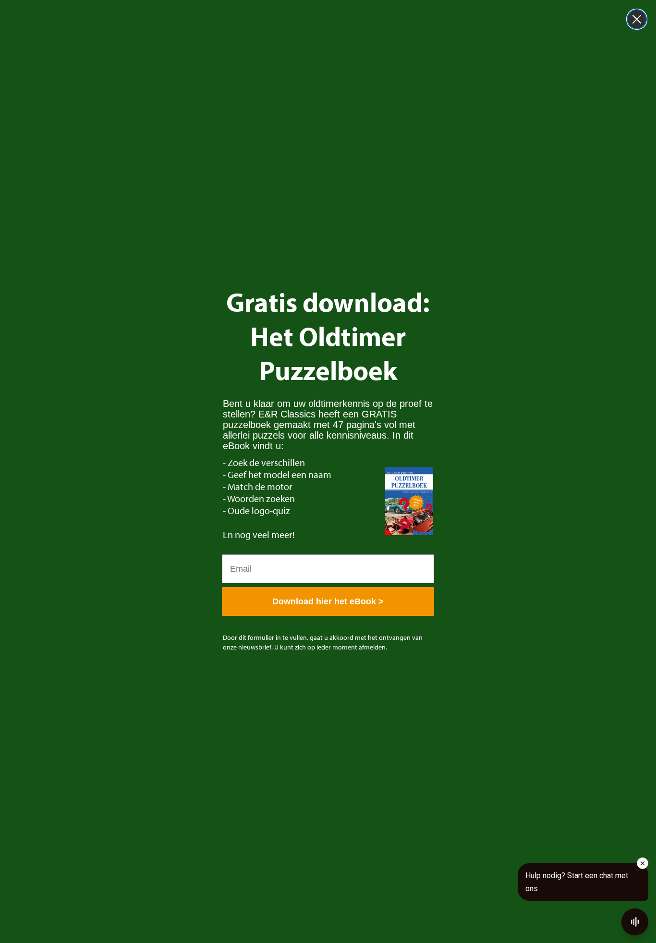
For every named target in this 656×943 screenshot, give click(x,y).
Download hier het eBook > (328, 601)
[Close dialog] (636, 19)
